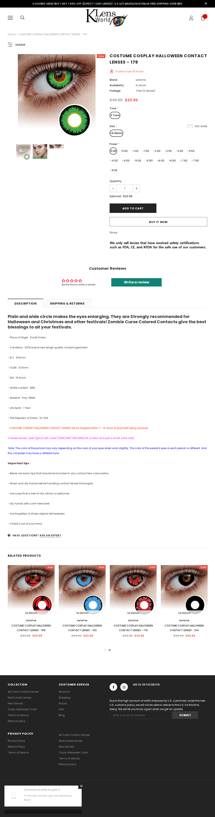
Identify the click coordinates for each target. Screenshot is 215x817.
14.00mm (116, 133)
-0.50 (124, 151)
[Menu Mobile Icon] (10, 17)
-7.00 (183, 160)
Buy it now (158, 222)
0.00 (113, 151)
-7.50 (195, 160)
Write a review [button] (136, 282)
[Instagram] (124, 687)
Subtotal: (116, 196)
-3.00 (179, 151)
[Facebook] (113, 687)
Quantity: (116, 181)
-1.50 (146, 151)
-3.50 (190, 151)
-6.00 (160, 160)
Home (11, 34)
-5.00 (137, 160)
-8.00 (113, 170)
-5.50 (149, 160)
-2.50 (168, 151)
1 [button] (105, 650)
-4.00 (114, 160)
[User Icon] (191, 18)
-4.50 (126, 160)
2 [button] (110, 650)
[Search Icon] (22, 18)
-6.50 (172, 160)
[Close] (81, 786)
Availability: (117, 85)
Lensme (141, 80)
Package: (115, 91)
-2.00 (156, 151)
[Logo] (107, 18)
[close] (206, 4)
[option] (56, 96)
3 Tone (114, 115)
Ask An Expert (50, 535)
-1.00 (135, 151)
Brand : (114, 80)
